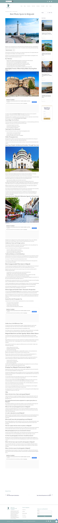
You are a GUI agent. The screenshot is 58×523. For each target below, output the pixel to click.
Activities (23, 511)
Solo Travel (23, 515)
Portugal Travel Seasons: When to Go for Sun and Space (46, 96)
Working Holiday (24, 513)
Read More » (43, 78)
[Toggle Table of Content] (13, 50)
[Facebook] (49, 1)
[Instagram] (47, 1)
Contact (12, 521)
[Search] (12, 1)
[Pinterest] (51, 1)
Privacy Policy (8, 521)
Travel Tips (23, 509)
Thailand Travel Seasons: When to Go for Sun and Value (46, 54)
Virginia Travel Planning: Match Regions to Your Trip (47, 34)
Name (38, 510)
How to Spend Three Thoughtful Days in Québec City (47, 75)
